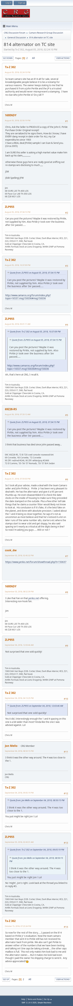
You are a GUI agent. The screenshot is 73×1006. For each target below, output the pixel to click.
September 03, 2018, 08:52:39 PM (19, 591)
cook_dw (11, 550)
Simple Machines (44, 1003)
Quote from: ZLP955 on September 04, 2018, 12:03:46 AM (36, 705)
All (33, 58)
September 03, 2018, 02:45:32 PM (19, 555)
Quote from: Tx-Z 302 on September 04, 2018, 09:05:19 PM (37, 849)
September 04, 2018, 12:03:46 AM (19, 645)
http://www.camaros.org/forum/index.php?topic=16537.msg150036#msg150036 (28, 297)
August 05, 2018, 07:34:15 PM (17, 212)
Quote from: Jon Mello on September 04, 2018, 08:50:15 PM (37, 800)
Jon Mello (11, 746)
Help (23, 999)
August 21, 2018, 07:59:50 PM (17, 478)
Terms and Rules (35, 999)
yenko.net (33, 598)
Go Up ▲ (48, 999)
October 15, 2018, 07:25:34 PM (18, 926)
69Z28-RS (11, 409)
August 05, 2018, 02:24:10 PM (17, 72)
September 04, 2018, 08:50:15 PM (19, 751)
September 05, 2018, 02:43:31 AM (19, 842)
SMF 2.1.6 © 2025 (29, 1003)
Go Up (6, 979)
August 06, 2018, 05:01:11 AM (17, 324)
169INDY (10, 115)
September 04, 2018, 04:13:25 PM (19, 698)
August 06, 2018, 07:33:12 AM (17, 414)
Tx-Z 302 (10, 67)
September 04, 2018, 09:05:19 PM (19, 792)
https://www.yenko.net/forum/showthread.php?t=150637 (35, 562)
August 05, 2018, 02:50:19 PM (17, 120)
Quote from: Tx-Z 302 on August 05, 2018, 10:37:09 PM (35, 331)
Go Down (8, 58)
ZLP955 (9, 207)
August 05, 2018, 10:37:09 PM (17, 265)
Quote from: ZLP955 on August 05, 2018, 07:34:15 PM (34, 272)
